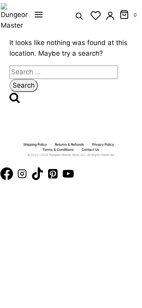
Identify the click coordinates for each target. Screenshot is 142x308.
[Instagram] (22, 175)
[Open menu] (38, 14)
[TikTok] (37, 175)
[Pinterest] (53, 175)
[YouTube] (68, 175)
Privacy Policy (103, 144)
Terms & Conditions (58, 150)
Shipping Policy (35, 144)
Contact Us (90, 150)
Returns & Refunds (69, 144)
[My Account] (110, 16)
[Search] (79, 15)
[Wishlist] (96, 16)
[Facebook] (6, 175)
